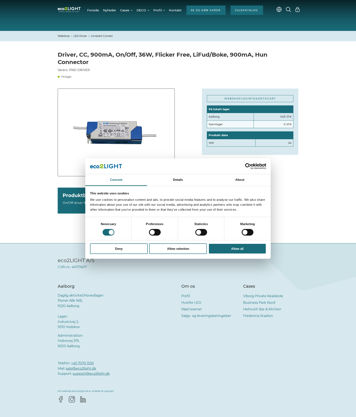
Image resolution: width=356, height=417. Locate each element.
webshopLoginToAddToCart (250, 98)
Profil (185, 296)
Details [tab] (178, 179)
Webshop (64, 35)
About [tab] (239, 179)
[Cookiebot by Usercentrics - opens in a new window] (248, 166)
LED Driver (80, 35)
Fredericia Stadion (258, 316)
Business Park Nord (259, 303)
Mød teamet (191, 309)
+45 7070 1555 (82, 363)
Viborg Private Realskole (263, 296)
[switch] (155, 232)
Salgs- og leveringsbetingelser (206, 316)
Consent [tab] (116, 179)
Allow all (237, 248)
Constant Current (102, 35)
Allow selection (178, 248)
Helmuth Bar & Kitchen (262, 309)
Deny (119, 248)
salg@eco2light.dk (81, 368)
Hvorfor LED (191, 303)
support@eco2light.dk (91, 374)
